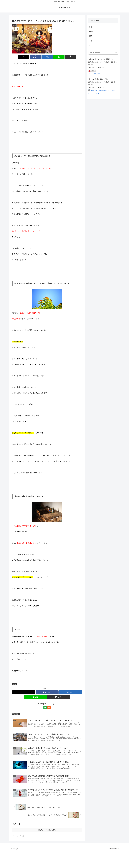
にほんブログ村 (93, 93)
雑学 (15, 684)
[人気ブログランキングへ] (92, 70)
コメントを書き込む (47, 830)
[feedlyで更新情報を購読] (45, 707)
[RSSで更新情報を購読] (49, 707)
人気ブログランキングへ (94, 73)
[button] (70, 57)
